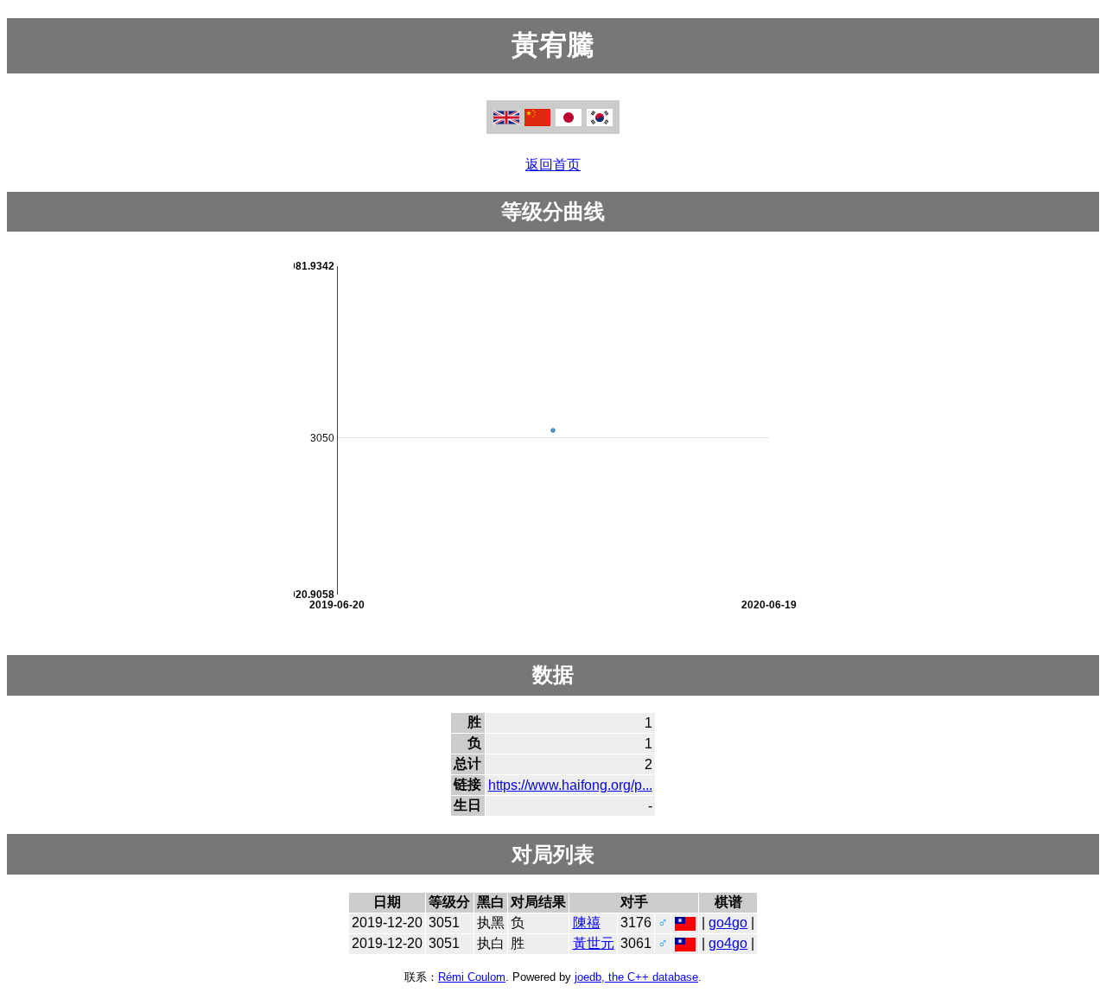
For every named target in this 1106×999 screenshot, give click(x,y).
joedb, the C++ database (636, 976)
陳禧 (587, 922)
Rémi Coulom (471, 976)
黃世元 (593, 943)
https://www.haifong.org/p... (570, 785)
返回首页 (553, 164)
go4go (728, 922)
